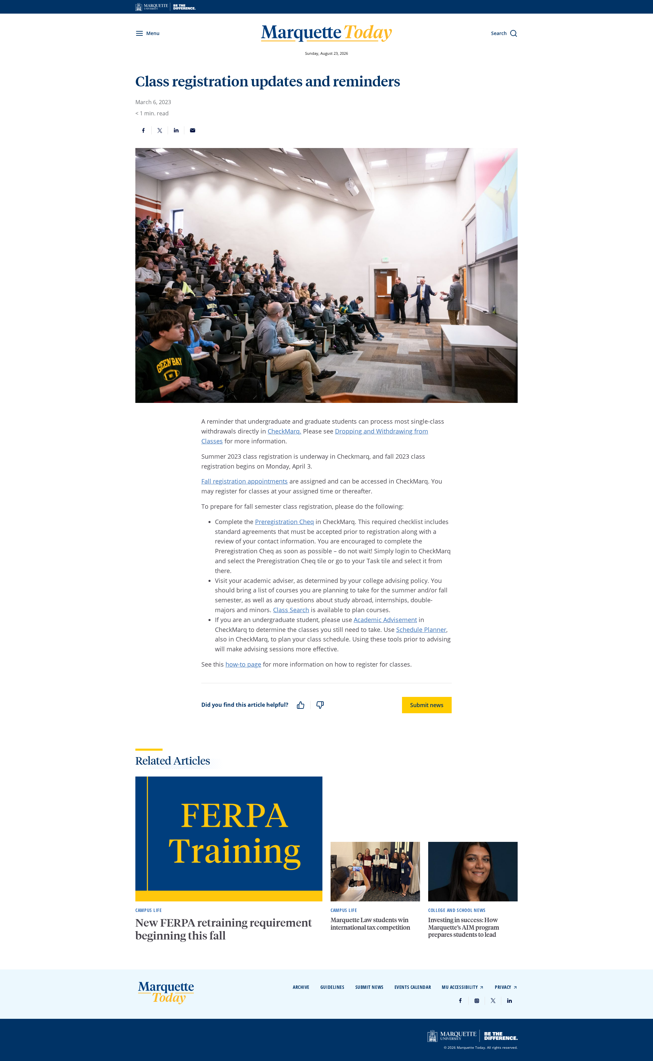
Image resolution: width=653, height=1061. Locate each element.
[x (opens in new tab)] (493, 1001)
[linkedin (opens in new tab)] (509, 1001)
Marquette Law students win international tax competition (370, 923)
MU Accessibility (460, 987)
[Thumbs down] (320, 705)
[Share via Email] (192, 130)
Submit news (426, 705)
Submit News (369, 987)
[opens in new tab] (165, 7)
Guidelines (332, 987)
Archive (301, 987)
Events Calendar (413, 987)
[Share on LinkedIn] (176, 130)
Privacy (503, 987)
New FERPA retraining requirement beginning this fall (223, 929)
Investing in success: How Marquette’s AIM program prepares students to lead (463, 926)
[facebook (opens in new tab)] (460, 1001)
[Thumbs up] (301, 705)
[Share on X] (160, 130)
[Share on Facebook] (143, 130)
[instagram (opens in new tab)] (477, 1001)
